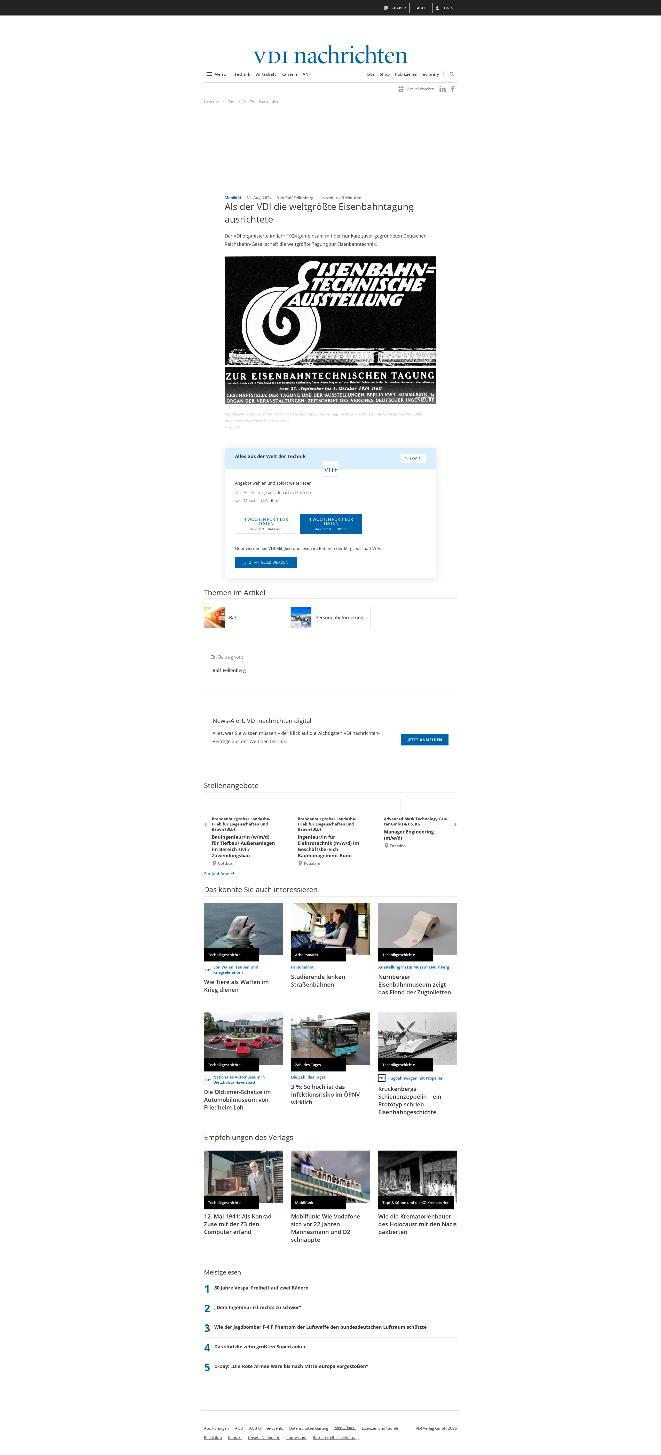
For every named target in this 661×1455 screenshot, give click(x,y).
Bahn (234, 617)
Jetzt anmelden (424, 739)
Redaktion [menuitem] (213, 1437)
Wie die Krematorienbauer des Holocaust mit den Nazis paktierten (417, 1224)
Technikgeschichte (264, 101)
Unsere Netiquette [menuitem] (264, 1437)
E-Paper (398, 7)
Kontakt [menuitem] (235, 1437)
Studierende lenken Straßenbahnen (318, 980)
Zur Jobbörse (216, 874)
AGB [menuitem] (239, 1428)
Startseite (211, 101)
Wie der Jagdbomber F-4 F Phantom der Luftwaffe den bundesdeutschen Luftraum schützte (320, 1327)
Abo (421, 7)
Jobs (371, 74)
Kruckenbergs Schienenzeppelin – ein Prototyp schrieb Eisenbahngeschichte (409, 1100)
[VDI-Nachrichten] (330, 55)
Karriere (289, 74)
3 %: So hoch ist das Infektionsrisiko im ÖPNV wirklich (325, 1094)
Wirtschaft (266, 74)
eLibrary (431, 74)
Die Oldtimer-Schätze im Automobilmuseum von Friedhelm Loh (237, 1099)
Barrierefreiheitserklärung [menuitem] (336, 1437)
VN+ (307, 74)
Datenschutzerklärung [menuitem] (308, 1428)
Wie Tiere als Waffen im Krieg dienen (236, 985)
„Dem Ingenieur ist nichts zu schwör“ (257, 1307)
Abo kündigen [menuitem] (216, 1428)
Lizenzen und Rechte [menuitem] (380, 1428)
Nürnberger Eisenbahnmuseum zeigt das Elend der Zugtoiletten (414, 984)
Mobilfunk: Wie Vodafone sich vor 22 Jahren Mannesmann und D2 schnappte (325, 1227)
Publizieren (406, 74)
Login (448, 7)
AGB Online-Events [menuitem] (266, 1428)
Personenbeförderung (339, 617)
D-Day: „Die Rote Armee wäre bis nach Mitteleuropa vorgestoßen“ (291, 1366)
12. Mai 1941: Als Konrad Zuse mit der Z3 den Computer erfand (238, 1224)
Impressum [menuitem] (296, 1437)
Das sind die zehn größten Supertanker (260, 1346)
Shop (385, 74)
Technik (242, 74)
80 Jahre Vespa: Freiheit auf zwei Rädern (261, 1288)
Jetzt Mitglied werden (265, 562)
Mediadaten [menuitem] (345, 1427)
